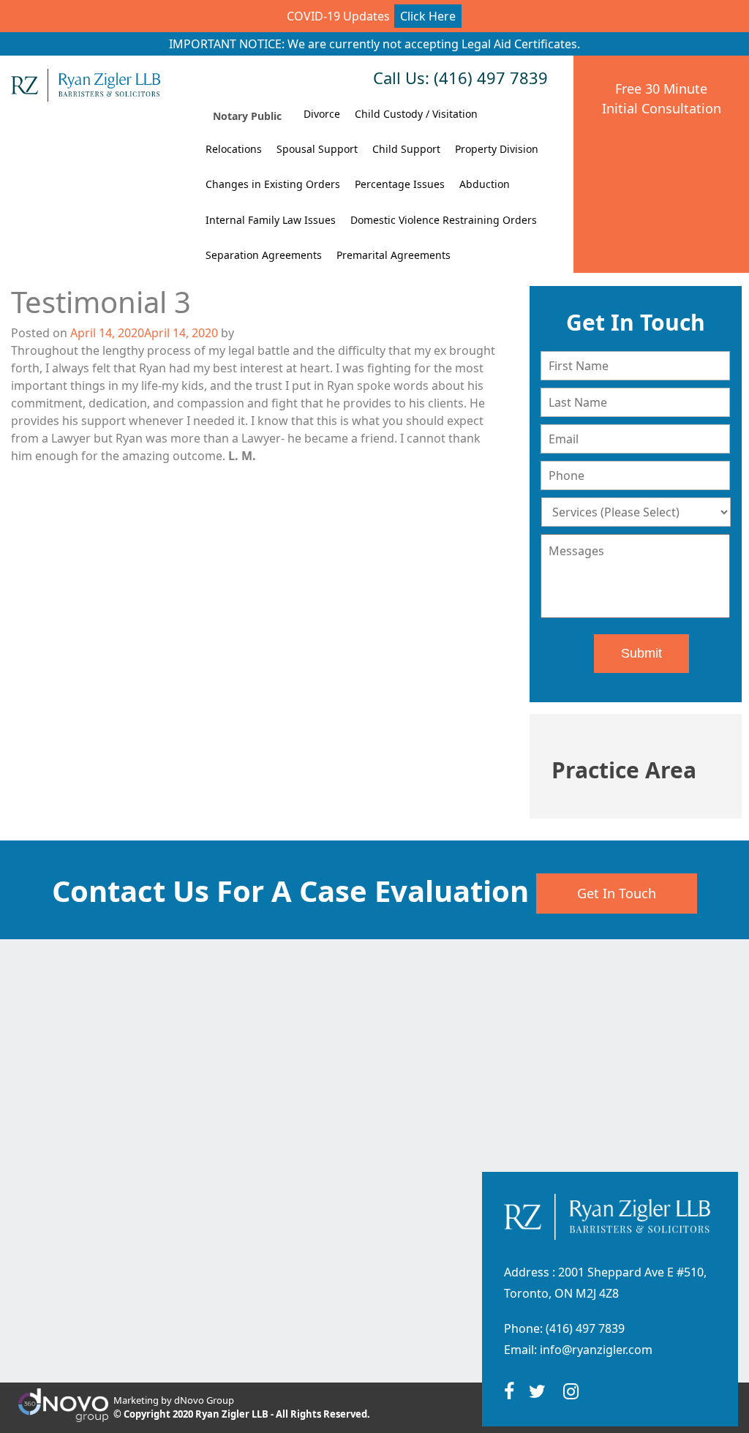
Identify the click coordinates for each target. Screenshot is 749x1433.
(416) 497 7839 (585, 1328)
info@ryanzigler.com (596, 1350)
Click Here (428, 16)
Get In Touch (616, 893)
